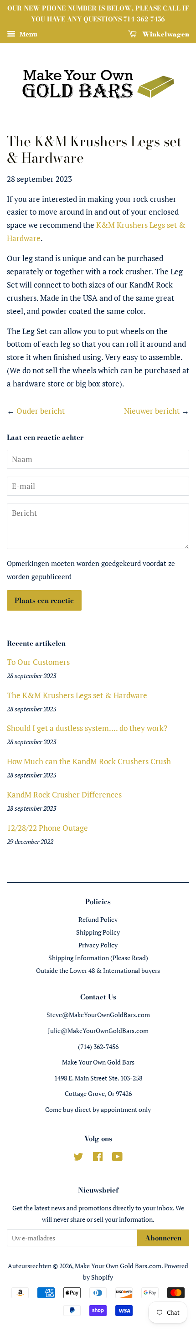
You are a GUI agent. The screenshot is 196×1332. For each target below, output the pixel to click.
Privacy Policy (98, 945)
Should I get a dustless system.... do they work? (87, 728)
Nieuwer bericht (152, 411)
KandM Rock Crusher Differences (64, 794)
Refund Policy (98, 919)
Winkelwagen (164, 34)
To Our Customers (38, 662)
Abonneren (163, 1238)
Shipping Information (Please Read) (98, 957)
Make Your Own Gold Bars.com (118, 1265)
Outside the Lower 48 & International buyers (98, 970)
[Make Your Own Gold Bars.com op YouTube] (117, 1158)
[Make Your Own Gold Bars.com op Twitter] (78, 1158)
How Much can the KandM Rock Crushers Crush (89, 761)
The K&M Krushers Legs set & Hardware (77, 695)
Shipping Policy (98, 932)
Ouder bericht (40, 411)
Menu (27, 34)
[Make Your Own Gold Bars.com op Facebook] (98, 1158)
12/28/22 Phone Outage (47, 828)
